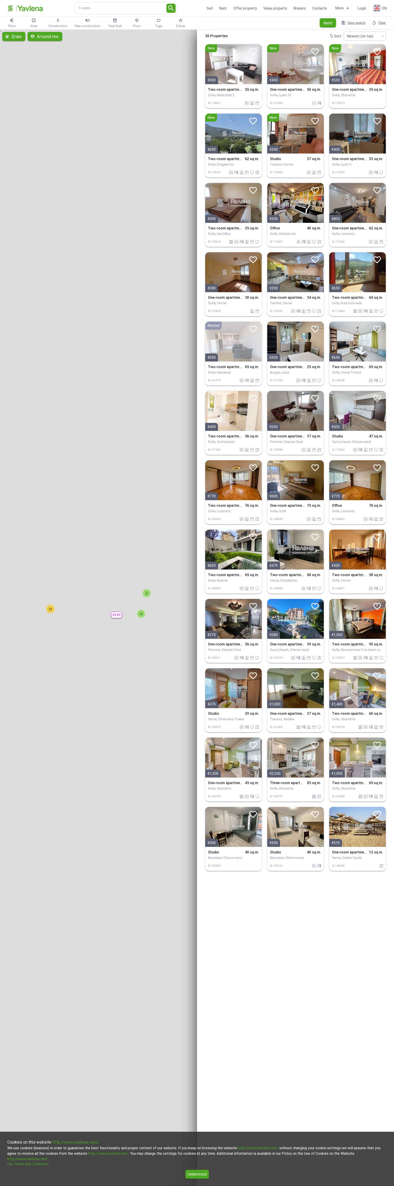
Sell (210, 8)
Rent (223, 8)
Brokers (299, 8)
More (339, 8)
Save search (356, 23)
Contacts (319, 8)
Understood (197, 1174)
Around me (48, 36)
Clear (382, 23)
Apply (327, 23)
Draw (16, 36)
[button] (116, 615)
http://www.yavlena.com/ (75, 1142)
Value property (275, 8)
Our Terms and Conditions (28, 1164)
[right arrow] (255, 64)
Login (361, 8)
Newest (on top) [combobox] (360, 36)
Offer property (245, 8)
